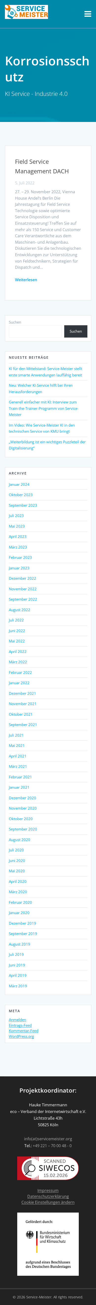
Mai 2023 (17, 526)
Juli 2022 (16, 620)
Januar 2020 (19, 912)
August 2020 (19, 839)
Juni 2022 (17, 630)
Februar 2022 (20, 672)
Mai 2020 (17, 870)
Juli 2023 (16, 515)
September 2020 (23, 829)
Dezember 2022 (22, 578)
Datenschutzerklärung (48, 1196)
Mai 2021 (17, 745)
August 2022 (19, 609)
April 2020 (18, 881)
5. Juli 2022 (24, 183)
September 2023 (23, 505)
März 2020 (18, 891)
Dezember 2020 (22, 797)
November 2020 (23, 808)
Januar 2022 (19, 682)
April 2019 (18, 975)
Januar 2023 (19, 567)
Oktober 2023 (21, 494)
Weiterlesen (26, 279)
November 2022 (23, 588)
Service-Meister (39, 1297)
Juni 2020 (17, 860)
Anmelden (17, 1020)
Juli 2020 (16, 849)
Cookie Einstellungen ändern (48, 1202)
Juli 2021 (16, 735)
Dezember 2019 (22, 923)
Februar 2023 (20, 557)
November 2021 (23, 703)
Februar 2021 (20, 776)
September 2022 (23, 599)
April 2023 (18, 536)
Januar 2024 (19, 484)
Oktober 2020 (21, 818)
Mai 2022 (17, 640)
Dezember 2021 (22, 693)
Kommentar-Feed (23, 1031)
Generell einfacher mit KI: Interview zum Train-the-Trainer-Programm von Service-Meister (44, 408)
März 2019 (18, 985)
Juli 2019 (16, 954)
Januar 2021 (19, 787)
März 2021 (18, 766)
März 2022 (18, 661)
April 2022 (18, 651)
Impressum (48, 1190)
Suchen (15, 322)
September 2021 (23, 724)
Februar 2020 (20, 902)
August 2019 (19, 944)
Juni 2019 (17, 965)
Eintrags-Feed (20, 1025)
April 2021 (18, 756)
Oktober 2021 (21, 714)
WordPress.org (21, 1036)
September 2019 (23, 933)
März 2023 (18, 547)
